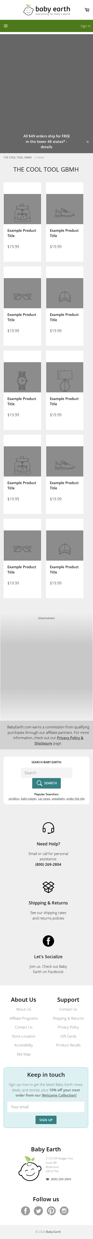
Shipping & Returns (68, 1018)
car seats (44, 798)
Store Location (23, 1036)
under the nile (75, 798)
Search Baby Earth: (46, 762)
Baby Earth (53, 1232)
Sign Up (46, 1120)
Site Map (24, 1054)
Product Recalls (68, 1045)
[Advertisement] (46, 80)
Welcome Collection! (59, 1095)
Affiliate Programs (24, 1018)
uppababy (58, 798)
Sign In (86, 26)
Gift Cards (68, 1036)
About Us (23, 1009)
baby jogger (29, 798)
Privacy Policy (68, 1027)
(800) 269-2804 (61, 1179)
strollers (14, 798)
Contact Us (23, 1027)
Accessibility (23, 1045)
